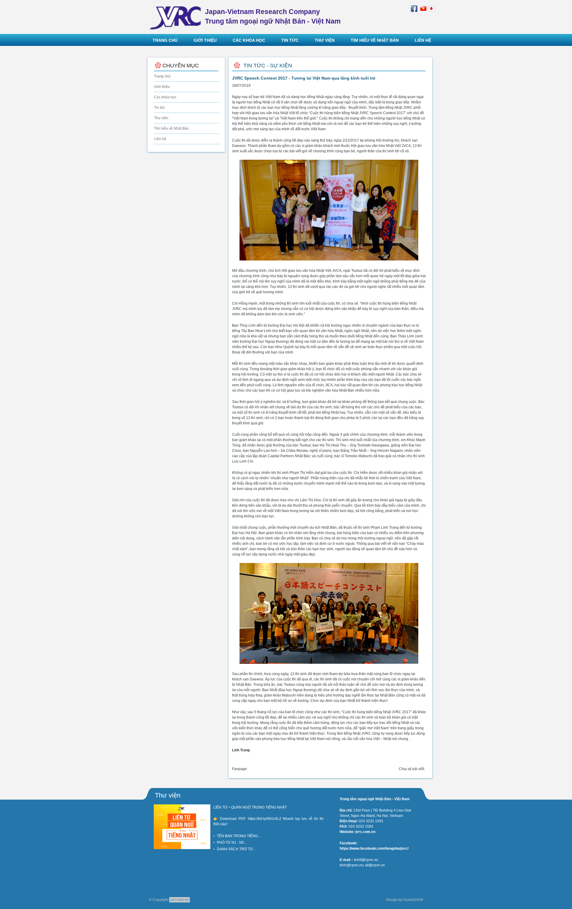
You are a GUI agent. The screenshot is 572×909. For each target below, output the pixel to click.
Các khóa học (165, 97)
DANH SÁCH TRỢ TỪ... (236, 849)
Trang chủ (162, 76)
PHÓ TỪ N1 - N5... (232, 842)
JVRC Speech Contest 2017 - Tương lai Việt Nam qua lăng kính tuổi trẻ (303, 78)
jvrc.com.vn (179, 900)
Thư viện (161, 118)
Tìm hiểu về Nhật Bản (171, 128)
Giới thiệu (162, 87)
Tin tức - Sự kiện (267, 66)
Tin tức (159, 108)
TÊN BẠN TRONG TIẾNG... (238, 836)
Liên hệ (160, 139)
